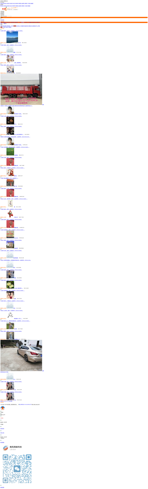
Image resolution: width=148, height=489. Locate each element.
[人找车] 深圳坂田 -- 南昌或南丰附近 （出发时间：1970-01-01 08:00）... (14, 147)
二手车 (19, 22)
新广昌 (15, 186)
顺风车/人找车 (3, 42)
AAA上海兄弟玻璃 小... (19, 134)
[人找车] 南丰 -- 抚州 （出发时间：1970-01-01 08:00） (11, 209)
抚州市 (16, 3)
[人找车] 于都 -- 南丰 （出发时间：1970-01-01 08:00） (11, 381)
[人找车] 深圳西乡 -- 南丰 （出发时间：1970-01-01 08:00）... (12, 229)
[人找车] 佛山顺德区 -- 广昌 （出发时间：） (9, 178)
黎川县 (4, 3)
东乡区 (10, 3)
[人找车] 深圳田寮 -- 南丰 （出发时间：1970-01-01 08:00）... (12, 290)
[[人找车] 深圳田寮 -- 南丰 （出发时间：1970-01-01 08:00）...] (0, 289)
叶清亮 (15, 328)
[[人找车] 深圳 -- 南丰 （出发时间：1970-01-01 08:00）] (0, 218)
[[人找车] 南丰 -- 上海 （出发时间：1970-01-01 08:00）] (0, 187)
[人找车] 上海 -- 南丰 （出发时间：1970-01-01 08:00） (11, 116)
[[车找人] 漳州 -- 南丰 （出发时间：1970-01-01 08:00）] (0, 63)
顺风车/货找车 (3, 113)
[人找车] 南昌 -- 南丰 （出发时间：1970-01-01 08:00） (11, 45)
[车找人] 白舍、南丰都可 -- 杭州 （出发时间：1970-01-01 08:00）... (13, 198)
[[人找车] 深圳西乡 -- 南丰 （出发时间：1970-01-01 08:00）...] (0, 228)
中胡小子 (16, 217)
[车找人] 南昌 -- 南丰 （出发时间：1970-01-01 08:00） (11, 240)
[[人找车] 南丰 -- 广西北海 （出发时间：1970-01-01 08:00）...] (0, 299)
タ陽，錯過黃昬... (17, 62)
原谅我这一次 (17, 339)
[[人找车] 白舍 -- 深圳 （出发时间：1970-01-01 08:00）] (0, 249)
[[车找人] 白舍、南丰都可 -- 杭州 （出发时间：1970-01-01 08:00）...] (0, 197)
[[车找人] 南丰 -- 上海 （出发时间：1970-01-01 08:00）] (0, 125)
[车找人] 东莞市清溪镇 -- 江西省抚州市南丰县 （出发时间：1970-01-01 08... (15, 260)
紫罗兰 (15, 175)
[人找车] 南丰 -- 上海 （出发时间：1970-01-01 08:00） (11, 188)
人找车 (4, 27)
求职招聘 (12, 22)
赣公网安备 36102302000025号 (25, 404)
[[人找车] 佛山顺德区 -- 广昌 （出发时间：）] (0, 177)
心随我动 (16, 155)
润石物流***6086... (18, 113)
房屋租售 (16, 22)
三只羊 (19, 42)
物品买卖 (34, 22)
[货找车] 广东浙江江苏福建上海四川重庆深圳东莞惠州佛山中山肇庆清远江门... (16, 105)
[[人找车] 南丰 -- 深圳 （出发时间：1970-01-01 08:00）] (0, 53)
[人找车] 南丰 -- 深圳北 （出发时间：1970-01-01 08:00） (11, 30)
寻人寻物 (38, 25)
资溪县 (19, 3)
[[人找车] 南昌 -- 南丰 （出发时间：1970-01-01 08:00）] (0, 43)
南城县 (32, 3)
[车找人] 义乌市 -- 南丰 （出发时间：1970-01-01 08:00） (11, 310)
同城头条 (8, 22)
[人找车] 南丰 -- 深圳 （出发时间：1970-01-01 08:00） (11, 54)
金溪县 (23, 3)
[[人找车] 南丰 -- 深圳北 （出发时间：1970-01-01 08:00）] (0, 29)
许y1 (14, 379)
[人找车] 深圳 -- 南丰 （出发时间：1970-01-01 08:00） (11, 219)
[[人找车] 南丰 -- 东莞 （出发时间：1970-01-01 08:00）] (0, 279)
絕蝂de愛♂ (16, 165)
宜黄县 (26, 3)
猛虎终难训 (15, 257)
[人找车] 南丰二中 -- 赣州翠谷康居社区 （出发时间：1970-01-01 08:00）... (15, 320)
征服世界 (16, 248)
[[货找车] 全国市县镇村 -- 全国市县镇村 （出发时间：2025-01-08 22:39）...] (0, 135)
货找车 (10, 27)
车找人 (7, 27)
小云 (15, 389)
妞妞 (15, 298)
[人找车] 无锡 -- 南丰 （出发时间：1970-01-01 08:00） (11, 157)
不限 (1, 25)
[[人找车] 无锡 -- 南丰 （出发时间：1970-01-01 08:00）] (0, 156)
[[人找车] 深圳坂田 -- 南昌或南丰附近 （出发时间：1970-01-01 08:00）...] (0, 146)
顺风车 (22, 22)
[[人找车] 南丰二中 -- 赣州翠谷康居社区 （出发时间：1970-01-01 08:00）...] (0, 319)
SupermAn (16, 237)
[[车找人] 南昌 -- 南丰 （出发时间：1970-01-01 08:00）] (0, 239)
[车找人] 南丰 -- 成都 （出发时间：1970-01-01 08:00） (11, 331)
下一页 (8, 401)
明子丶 (15, 124)
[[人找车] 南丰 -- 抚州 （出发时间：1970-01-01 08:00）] (0, 208)
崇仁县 (13, 3)
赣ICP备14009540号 (36, 404)
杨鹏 (14, 52)
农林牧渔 (34, 25)
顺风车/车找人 (3, 134)
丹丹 (14, 308)
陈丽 (15, 277)
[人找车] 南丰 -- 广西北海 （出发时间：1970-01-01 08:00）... (12, 300)
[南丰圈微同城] (10, 10)
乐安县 (7, 3)
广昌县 (29, 3)
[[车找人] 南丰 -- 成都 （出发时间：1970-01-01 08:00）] (0, 330)
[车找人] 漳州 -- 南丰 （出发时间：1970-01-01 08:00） (11, 65)
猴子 (14, 267)
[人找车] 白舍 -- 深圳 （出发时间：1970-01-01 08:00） (11, 250)
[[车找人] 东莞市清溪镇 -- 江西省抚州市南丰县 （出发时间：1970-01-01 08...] (0, 259)
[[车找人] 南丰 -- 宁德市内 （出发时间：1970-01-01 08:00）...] (0, 166)
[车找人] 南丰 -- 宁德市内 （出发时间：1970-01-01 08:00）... (12, 167)
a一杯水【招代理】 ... (18, 288)
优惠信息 (38, 22)
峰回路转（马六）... (18, 318)
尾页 (11, 401)
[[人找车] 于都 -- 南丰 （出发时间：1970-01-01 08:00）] (0, 380)
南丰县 (1, 3)
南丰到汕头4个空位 (4, 371)
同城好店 (4, 22)
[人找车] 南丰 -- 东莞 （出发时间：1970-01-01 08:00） (11, 280)
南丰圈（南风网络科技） (12, 404)
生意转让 (26, 22)
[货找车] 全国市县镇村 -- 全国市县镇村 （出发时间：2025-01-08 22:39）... (15, 136)
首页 (1, 22)
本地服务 (30, 22)
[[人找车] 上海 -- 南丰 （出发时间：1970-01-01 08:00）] (0, 115)
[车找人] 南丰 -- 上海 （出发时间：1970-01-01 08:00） (11, 126)
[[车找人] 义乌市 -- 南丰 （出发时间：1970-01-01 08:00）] (0, 309)
